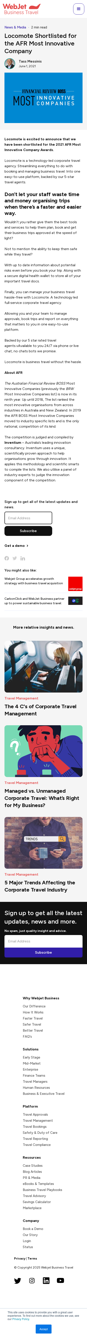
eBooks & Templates (38, 1184)
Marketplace (32, 1208)
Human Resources (36, 1088)
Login (27, 1241)
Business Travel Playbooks (42, 1190)
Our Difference (34, 1006)
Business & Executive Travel (43, 1094)
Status (28, 1247)
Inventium (12, 442)
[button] (78, 9)
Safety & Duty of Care (40, 1133)
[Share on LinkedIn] (23, 558)
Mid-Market (32, 1063)
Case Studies (33, 1166)
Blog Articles (32, 1172)
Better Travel (33, 1030)
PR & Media (31, 1178)
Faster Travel (33, 1018)
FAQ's (27, 1037)
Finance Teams (34, 1076)
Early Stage (31, 1057)
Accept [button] (43, 1329)
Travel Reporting (35, 1139)
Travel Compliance (37, 1145)
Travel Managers (35, 1082)
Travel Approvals (35, 1115)
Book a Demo (33, 1229)
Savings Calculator (37, 1202)
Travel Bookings (35, 1127)
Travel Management (38, 1121)
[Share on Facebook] (6, 558)
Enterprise (30, 1069)
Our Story (30, 1235)
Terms (32, 1258)
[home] (22, 9)
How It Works (33, 1012)
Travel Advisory (34, 1196)
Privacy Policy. (21, 1319)
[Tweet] (14, 558)
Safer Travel (32, 1024)
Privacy (19, 1258)
